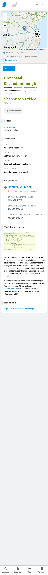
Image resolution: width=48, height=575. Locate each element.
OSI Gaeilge (10, 53)
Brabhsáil (18, 572)
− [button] (5, 19)
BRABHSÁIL (13, 60)
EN (43, 4)
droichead (9, 126)
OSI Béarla (24, 53)
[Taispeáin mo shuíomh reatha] (5, 30)
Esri (35, 49)
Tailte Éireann (42, 49)
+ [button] (5, 15)
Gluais (30, 572)
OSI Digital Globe (13, 56)
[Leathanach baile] (4, 5)
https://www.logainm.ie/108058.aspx (19, 309)
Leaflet (23, 49)
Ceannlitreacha (14, 111)
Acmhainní (42, 572)
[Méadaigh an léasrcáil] (5, 25)
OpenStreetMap (30, 56)
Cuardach (6, 572)
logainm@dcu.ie (10, 289)
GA (37, 4)
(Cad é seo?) (30, 91)
